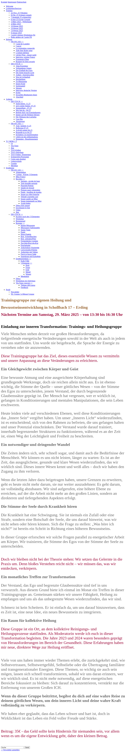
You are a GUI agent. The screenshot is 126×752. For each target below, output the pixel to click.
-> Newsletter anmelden (10, 750)
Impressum (12, 2)
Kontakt (4, 2)
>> (17, 42)
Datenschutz (21, 2)
